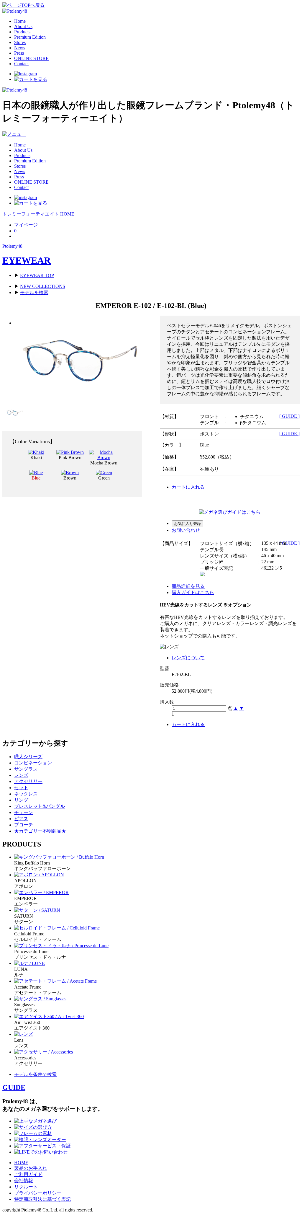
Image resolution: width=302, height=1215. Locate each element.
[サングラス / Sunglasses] (40, 998)
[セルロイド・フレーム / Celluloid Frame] (57, 927)
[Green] (104, 472)
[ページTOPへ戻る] (23, 5)
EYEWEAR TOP (37, 275)
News (19, 47)
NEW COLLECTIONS (42, 286)
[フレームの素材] (33, 1133)
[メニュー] (14, 134)
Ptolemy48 (12, 246)
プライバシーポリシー (37, 1193)
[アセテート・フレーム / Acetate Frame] (55, 981)
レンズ (21, 775)
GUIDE (13, 1087)
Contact (21, 63)
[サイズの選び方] (33, 1127)
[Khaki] (36, 452)
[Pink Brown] (70, 452)
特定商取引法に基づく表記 (42, 1199)
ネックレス (26, 793)
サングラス (26, 769)
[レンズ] (23, 1034)
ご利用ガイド (28, 1174)
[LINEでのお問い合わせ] (41, 1151)
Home (20, 21)
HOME (21, 1162)
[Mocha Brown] (104, 457)
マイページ (26, 224)
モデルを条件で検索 (35, 1074)
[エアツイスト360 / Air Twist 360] (49, 1016)
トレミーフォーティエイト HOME (38, 213)
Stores (20, 42)
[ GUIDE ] (289, 416)
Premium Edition (30, 37)
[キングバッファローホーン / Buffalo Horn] (59, 857)
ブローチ (23, 824)
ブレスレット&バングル (39, 806)
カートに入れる (188, 487)
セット (21, 787)
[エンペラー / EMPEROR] (41, 892)
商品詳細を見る (188, 586)
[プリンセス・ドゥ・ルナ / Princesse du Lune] (61, 945)
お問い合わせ (186, 530)
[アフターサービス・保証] (42, 1145)
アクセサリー (28, 781)
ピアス (21, 818)
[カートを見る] (30, 79)
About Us (23, 26)
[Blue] (36, 472)
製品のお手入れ (30, 1168)
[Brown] (70, 472)
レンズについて (188, 657)
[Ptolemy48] (14, 11)
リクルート (26, 1186)
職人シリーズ (28, 756)
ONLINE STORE (31, 58)
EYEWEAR (26, 260)
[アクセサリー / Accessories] (43, 1051)
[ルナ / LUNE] (29, 963)
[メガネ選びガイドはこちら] (229, 512)
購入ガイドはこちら (193, 592)
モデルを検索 (34, 292)
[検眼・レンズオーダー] (40, 1139)
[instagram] (25, 73)
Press (19, 53)
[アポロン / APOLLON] (39, 874)
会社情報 (23, 1180)
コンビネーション (33, 762)
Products (22, 31)
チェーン (23, 812)
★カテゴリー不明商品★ (40, 831)
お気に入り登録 (187, 523)
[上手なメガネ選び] (35, 1120)
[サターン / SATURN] (37, 910)
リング (21, 800)
